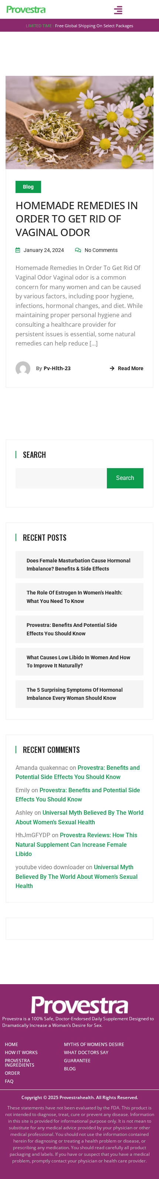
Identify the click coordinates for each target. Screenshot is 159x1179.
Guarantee (77, 1060)
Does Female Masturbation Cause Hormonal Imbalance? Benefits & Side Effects (79, 565)
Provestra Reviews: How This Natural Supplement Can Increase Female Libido (76, 844)
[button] (118, 10)
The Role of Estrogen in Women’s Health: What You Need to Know (74, 597)
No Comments (101, 250)
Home (11, 1044)
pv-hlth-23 (57, 368)
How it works (21, 1052)
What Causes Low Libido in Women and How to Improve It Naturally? (78, 662)
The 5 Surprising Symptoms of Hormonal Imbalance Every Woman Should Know (75, 694)
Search (34, 454)
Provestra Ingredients (19, 1062)
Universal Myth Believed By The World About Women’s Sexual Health (77, 876)
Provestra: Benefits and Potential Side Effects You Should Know (72, 629)
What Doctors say (86, 1052)
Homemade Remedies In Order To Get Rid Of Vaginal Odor (77, 219)
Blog (28, 187)
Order (12, 1073)
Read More (130, 368)
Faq (9, 1081)
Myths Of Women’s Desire (94, 1044)
